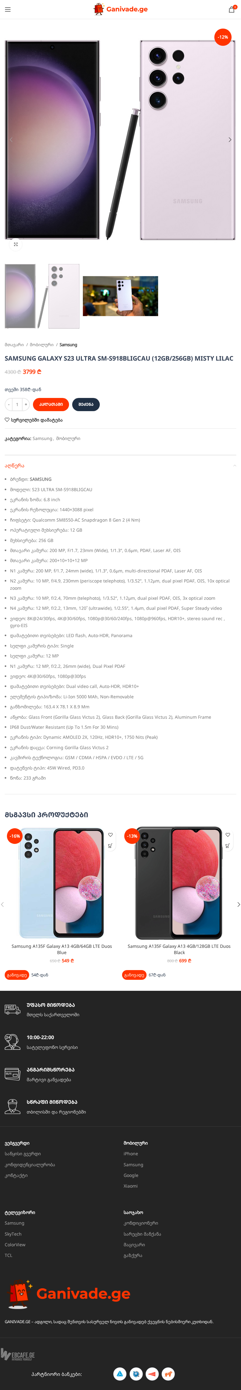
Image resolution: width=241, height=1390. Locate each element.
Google (131, 1175)
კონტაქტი (16, 1175)
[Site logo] (120, 9)
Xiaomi (131, 1186)
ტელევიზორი (20, 1212)
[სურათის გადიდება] (15, 244)
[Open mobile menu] (8, 9)
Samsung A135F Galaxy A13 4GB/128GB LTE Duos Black (179, 949)
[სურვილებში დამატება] (110, 834)
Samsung (68, 344)
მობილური (42, 344)
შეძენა (86, 404)
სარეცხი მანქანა (142, 1234)
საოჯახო (133, 1212)
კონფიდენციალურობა (30, 1164)
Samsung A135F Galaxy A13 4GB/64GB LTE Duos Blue (62, 949)
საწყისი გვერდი (23, 1154)
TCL (8, 1255)
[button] (110, 845)
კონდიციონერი (141, 1223)
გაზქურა (133, 1255)
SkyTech (13, 1234)
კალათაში (51, 404)
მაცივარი (134, 1245)
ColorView (15, 1245)
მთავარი (15, 344)
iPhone (131, 1154)
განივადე (17, 975)
